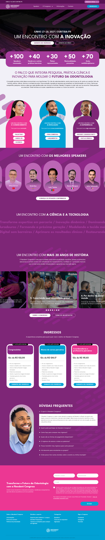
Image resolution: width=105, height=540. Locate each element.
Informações (60, 6)
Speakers (36, 6)
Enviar (89, 504)
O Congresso (47, 6)
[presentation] (46, 310)
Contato (70, 6)
